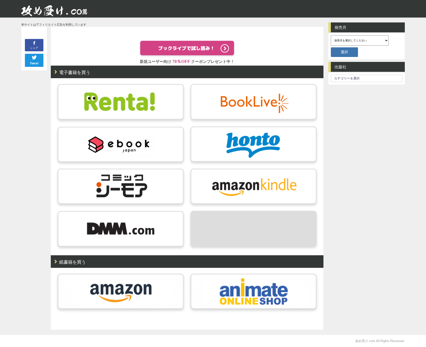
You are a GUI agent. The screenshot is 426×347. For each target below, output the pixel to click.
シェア (34, 47)
